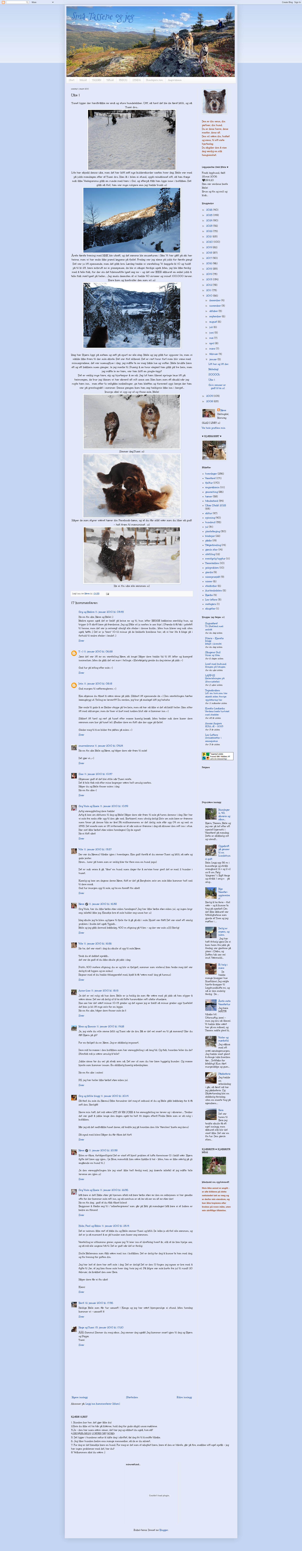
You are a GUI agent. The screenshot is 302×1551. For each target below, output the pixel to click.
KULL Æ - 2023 (214, 726)
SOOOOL (214, 374)
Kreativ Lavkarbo (215, 708)
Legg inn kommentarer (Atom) (103, 1403)
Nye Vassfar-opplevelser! (224, 893)
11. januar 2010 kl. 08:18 (98, 683)
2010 (209, 295)
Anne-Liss (84, 990)
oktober (214, 311)
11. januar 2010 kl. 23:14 (115, 1225)
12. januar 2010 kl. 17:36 (99, 1303)
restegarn (210, 604)
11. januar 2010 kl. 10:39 (114, 806)
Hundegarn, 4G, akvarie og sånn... (224, 814)
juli (211, 327)
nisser (208, 581)
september (215, 316)
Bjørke (209, 595)
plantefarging (212, 531)
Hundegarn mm (154, 80)
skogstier (210, 608)
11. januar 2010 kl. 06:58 (98, 651)
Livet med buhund (215, 664)
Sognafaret (211, 623)
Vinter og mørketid (223, 1039)
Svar (81, 640)
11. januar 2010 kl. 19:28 (110, 1026)
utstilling (210, 554)
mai (211, 338)
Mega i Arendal (213, 643)
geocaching (211, 492)
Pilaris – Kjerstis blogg (214, 639)
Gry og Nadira (86, 612)
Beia (220, 1110)
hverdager (211, 473)
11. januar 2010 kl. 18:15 (104, 990)
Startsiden (132, 1397)
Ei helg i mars (223, 966)
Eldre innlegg (184, 1397)
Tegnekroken (212, 690)
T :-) (81, 651)
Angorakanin (175, 80)
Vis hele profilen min (213, 428)
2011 (209, 290)
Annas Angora (213, 723)
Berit (81, 1303)
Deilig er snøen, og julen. (223, 931)
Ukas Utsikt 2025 (215, 505)
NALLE (83, 80)
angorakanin (212, 487)
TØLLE (110, 80)
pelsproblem (212, 567)
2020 (210, 241)
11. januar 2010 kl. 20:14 (115, 1096)
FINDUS (123, 80)
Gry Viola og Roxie (89, 806)
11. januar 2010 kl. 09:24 (109, 745)
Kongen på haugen (215, 666)
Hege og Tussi (86, 1327)
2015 (209, 268)
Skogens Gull (213, 652)
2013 (209, 279)
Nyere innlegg (79, 1397)
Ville (81, 849)
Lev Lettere (211, 734)
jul (206, 526)
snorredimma (86, 745)
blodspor (210, 536)
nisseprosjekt (212, 576)
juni (212, 332)
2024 (209, 220)
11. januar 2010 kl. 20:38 (103, 1150)
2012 (209, 285)
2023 (209, 225)
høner (208, 496)
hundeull (210, 522)
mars (212, 348)
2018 (209, 252)
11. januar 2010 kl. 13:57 (98, 849)
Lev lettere (211, 599)
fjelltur (209, 482)
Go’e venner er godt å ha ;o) (217, 386)
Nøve (81, 904)
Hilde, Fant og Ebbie (90, 1225)
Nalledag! (213, 369)
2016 (209, 263)
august (213, 321)
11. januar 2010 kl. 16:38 (103, 904)
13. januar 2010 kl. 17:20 (109, 1327)
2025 (209, 215)
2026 (209, 209)
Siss (81, 774)
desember (215, 300)
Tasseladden (212, 563)
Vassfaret (210, 478)
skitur (208, 513)
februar (214, 354)
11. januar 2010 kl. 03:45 (109, 612)
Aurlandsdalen (213, 590)
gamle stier (211, 549)
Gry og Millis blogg (89, 1096)
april (212, 343)
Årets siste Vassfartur (224, 1002)
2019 (209, 247)
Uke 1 (212, 379)
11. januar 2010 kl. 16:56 (98, 943)
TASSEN (96, 80)
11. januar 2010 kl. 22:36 (114, 1190)
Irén (81, 683)
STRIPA (137, 80)
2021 (209, 236)
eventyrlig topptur (215, 558)
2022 (209, 231)
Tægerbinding (213, 545)
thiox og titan (212, 655)
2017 (209, 258)
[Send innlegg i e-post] (107, 593)
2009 (210, 396)
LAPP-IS (210, 675)
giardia (209, 572)
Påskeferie (224, 1073)
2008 (210, 401)
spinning (210, 517)
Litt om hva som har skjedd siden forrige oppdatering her (216, 696)
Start (71, 80)
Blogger (163, 1530)
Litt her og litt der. (219, 364)
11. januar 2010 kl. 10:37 (98, 774)
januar (213, 359)
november (215, 305)
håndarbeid (211, 500)
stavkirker (211, 586)
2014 (209, 274)
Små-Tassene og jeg (102, 16)
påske (208, 540)
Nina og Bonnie (87, 1026)
